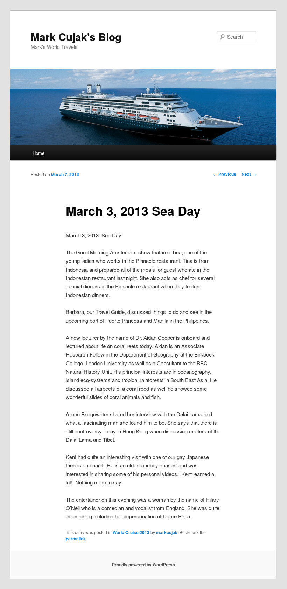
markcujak (166, 532)
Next (248, 174)
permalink (76, 539)
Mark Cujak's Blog (76, 36)
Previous (224, 174)
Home (38, 153)
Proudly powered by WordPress (143, 564)
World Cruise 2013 (131, 532)
